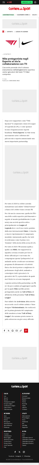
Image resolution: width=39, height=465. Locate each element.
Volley (24, 405)
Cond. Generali (8, 445)
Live (10, 2)
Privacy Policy (8, 443)
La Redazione (8, 436)
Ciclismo (24, 409)
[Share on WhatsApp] (13, 331)
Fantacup (6, 427)
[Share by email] (17, 331)
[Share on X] (9, 331)
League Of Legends (22, 31)
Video (23, 434)
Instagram (18, 456)
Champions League (9, 402)
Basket (24, 400)
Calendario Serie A (23, 15)
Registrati (25, 427)
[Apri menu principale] (3, 2)
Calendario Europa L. (28, 441)
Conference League (9, 405)
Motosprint (7, 421)
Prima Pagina (25, 418)
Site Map (24, 425)
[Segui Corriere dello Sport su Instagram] (24, 452)
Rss (23, 423)
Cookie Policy (7, 441)
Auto (5, 416)
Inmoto (6, 420)
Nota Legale (7, 437)
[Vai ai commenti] (26, 331)
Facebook (11, 456)
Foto (23, 436)
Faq (5, 447)
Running (24, 404)
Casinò (24, 445)
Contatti (6, 434)
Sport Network (8, 425)
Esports (10, 31)
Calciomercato (8, 409)
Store (23, 420)
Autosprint (7, 418)
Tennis (24, 402)
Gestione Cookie (8, 439)
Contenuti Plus (8, 15)
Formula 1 (24, 396)
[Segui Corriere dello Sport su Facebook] (15, 452)
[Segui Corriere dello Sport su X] (19, 452)
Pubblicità (25, 421)
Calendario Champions (28, 439)
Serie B (6, 400)
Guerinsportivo (8, 423)
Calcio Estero (7, 407)
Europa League (8, 404)
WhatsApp (27, 456)
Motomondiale (26, 398)
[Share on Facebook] (4, 331)
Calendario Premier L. (28, 443)
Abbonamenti (26, 416)
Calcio (34, 15)
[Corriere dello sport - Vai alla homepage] (19, 9)
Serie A (6, 398)
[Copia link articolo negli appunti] (21, 331)
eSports (24, 407)
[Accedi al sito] (35, 2)
